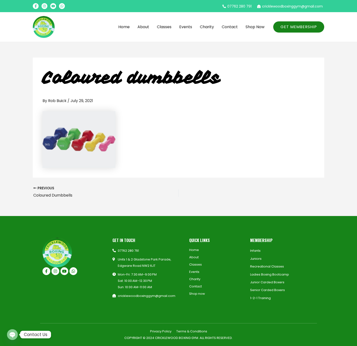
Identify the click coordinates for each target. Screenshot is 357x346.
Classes (164, 27)
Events (185, 27)
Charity (207, 27)
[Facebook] (36, 6)
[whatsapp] (62, 6)
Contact (230, 27)
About (143, 27)
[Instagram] (44, 6)
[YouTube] (53, 6)
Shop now (255, 27)
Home (124, 27)
